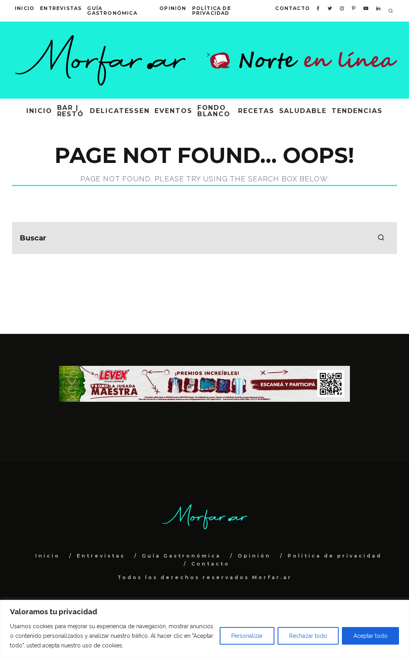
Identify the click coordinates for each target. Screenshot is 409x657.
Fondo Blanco (214, 111)
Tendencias (357, 111)
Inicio (24, 8)
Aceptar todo (370, 636)
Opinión (172, 8)
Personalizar (247, 636)
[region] (204, 628)
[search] (381, 238)
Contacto (292, 8)
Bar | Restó (70, 111)
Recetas (256, 111)
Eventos (173, 111)
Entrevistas (60, 8)
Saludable (303, 111)
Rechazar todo (308, 636)
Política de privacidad (211, 10)
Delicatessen (120, 111)
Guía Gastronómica (112, 10)
